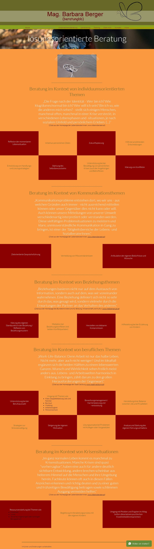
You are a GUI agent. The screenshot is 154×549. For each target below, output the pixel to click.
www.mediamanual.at (110, 308)
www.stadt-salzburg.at (95, 384)
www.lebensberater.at (96, 125)
